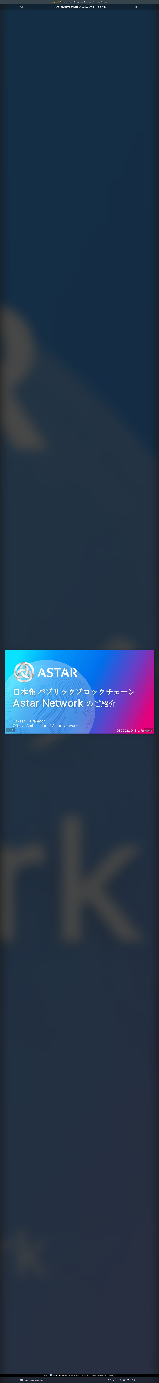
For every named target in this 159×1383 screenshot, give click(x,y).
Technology (113, 1380)
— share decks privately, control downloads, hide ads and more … (79, 2)
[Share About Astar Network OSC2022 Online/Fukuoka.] (128, 1380)
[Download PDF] (138, 1380)
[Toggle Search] (136, 7)
